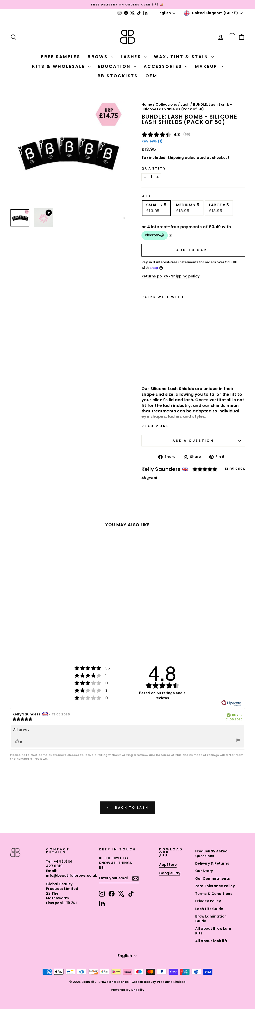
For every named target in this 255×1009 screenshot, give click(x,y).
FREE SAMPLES (60, 57)
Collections (166, 104)
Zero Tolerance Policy (215, 886)
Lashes (132, 57)
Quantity (153, 168)
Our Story (204, 871)
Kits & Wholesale (59, 66)
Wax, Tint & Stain (182, 57)
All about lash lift (211, 941)
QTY (146, 196)
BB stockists (118, 76)
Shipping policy (185, 276)
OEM (151, 76)
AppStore (168, 864)
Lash (185, 104)
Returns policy (154, 276)
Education (115, 66)
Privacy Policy (208, 901)
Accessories (164, 66)
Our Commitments (212, 878)
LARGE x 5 (219, 208)
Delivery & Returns (212, 863)
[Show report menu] (238, 741)
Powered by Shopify (127, 990)
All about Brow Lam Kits (213, 931)
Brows (98, 57)
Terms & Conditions (213, 893)
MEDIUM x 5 (187, 208)
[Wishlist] (232, 35)
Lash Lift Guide (209, 909)
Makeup (207, 66)
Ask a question (193, 441)
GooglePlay (169, 873)
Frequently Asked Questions (211, 853)
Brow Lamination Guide (211, 918)
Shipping (176, 157)
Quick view (158, 369)
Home (146, 104)
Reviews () (152, 141)
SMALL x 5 (156, 208)
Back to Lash (131, 807)
